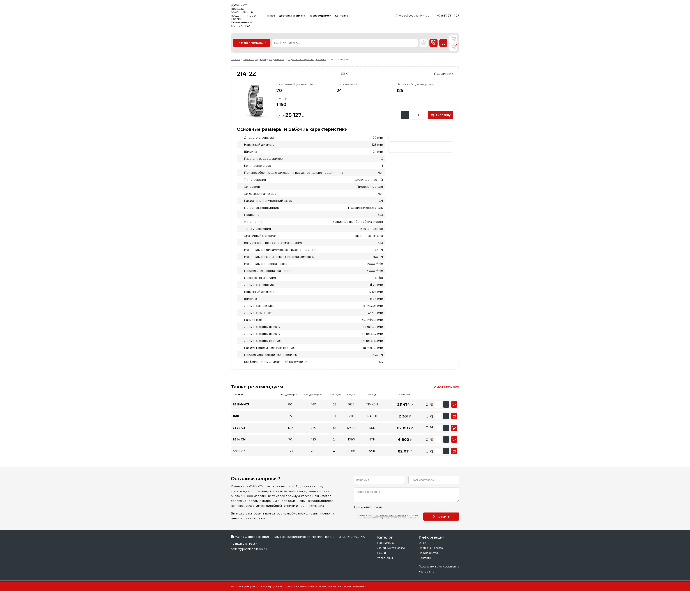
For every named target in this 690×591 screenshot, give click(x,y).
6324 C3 (239, 428)
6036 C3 (239, 451)
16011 (236, 416)
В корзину (442, 115)
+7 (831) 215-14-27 (448, 15)
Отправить (441, 516)
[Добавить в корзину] (454, 404)
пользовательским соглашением (390, 515)
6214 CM (239, 439)
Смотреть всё (446, 387)
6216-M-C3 (241, 404)
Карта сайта (426, 571)
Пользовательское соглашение (439, 566)
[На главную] (244, 15)
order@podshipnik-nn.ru (414, 15)
